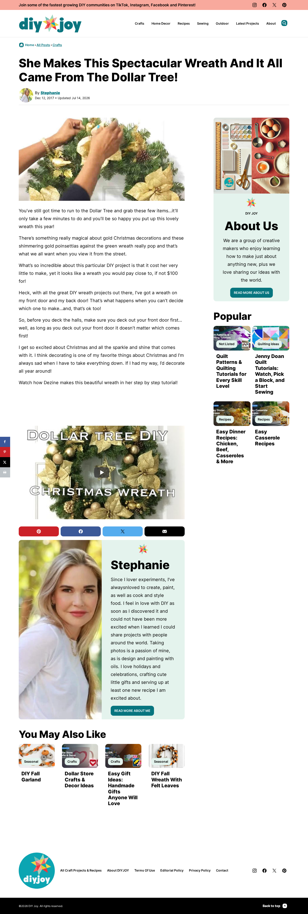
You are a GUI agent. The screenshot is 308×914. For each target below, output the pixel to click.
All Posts (43, 45)
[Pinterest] (284, 5)
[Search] (284, 23)
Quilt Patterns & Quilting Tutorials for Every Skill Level (231, 371)
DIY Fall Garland (31, 776)
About (271, 23)
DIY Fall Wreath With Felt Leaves (166, 779)
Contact (222, 870)
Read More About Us (251, 293)
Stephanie (50, 93)
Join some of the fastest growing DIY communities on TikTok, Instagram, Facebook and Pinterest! (107, 5)
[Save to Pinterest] (5, 452)
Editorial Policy (172, 870)
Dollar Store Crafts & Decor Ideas (79, 779)
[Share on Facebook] (5, 442)
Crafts (139, 23)
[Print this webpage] (5, 472)
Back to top (271, 906)
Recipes (184, 23)
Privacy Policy (200, 870)
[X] (274, 5)
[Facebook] (264, 5)
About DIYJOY (118, 870)
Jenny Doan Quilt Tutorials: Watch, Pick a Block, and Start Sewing (270, 374)
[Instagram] (255, 5)
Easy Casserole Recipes (267, 437)
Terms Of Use (144, 870)
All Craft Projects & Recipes (81, 870)
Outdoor (222, 23)
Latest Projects (247, 23)
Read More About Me (132, 711)
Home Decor (161, 23)
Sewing (203, 23)
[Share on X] (5, 462)
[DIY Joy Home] (50, 23)
